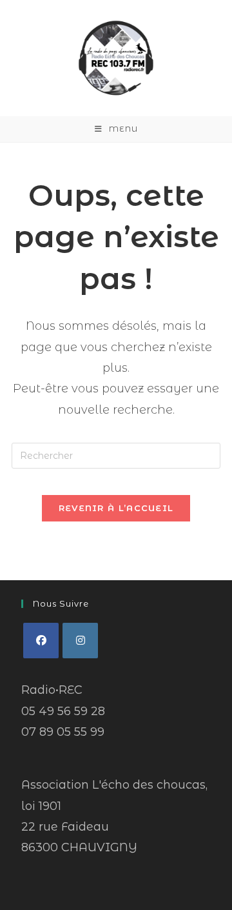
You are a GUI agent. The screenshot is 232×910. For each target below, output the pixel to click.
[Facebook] (41, 640)
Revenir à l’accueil (116, 508)
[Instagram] (80, 640)
